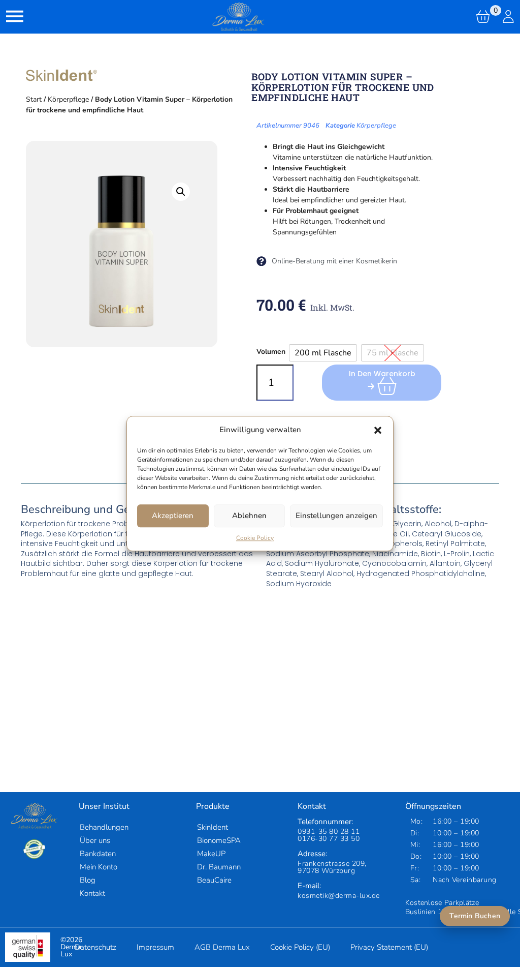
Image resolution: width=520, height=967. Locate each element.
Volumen (270, 351)
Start (34, 99)
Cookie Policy (255, 538)
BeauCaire (214, 880)
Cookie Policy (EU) (300, 947)
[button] (378, 430)
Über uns (95, 840)
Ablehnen (249, 515)
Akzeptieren (172, 515)
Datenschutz (95, 947)
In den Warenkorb (382, 374)
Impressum (155, 947)
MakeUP (211, 854)
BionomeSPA (219, 840)
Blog (87, 880)
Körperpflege (68, 99)
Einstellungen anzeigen (336, 515)
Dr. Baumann (219, 867)
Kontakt (92, 893)
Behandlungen (104, 827)
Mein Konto (98, 867)
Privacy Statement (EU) (389, 947)
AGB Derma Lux (222, 947)
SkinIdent (212, 827)
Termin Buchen (474, 916)
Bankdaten (98, 854)
